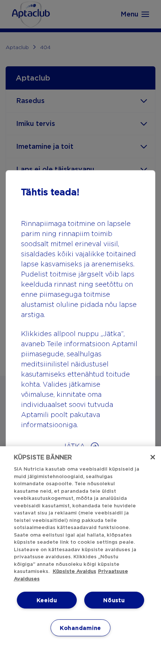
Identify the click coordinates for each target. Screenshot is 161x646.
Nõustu (114, 600)
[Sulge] (153, 457)
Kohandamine (80, 628)
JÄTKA (75, 446)
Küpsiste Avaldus (74, 571)
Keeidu (47, 600)
